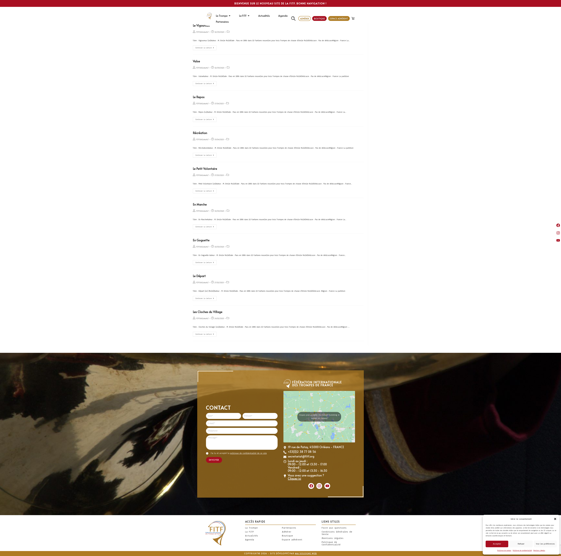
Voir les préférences (545, 543)
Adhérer (286, 531)
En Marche (200, 204)
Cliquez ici (294, 478)
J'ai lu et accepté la (239, 453)
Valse (196, 61)
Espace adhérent (292, 539)
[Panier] (353, 18)
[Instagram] (558, 233)
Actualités (251, 535)
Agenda (249, 539)
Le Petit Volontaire (205, 169)
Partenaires (289, 527)
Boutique (287, 535)
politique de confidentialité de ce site (248, 453)
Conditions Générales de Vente (337, 533)
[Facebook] (558, 225)
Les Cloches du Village (207, 312)
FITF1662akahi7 (202, 32)
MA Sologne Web (306, 553)
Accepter (497, 543)
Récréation (200, 133)
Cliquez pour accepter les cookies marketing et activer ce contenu (319, 417)
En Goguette (201, 240)
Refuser (521, 543)
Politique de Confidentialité (331, 543)
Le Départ (199, 276)
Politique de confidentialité (522, 550)
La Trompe (251, 527)
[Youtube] (558, 240)
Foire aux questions (334, 527)
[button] (555, 518)
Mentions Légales (539, 550)
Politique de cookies (504, 550)
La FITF (249, 531)
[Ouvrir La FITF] (248, 16)
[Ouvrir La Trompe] (229, 16)
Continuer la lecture (206, 47)
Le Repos (199, 97)
